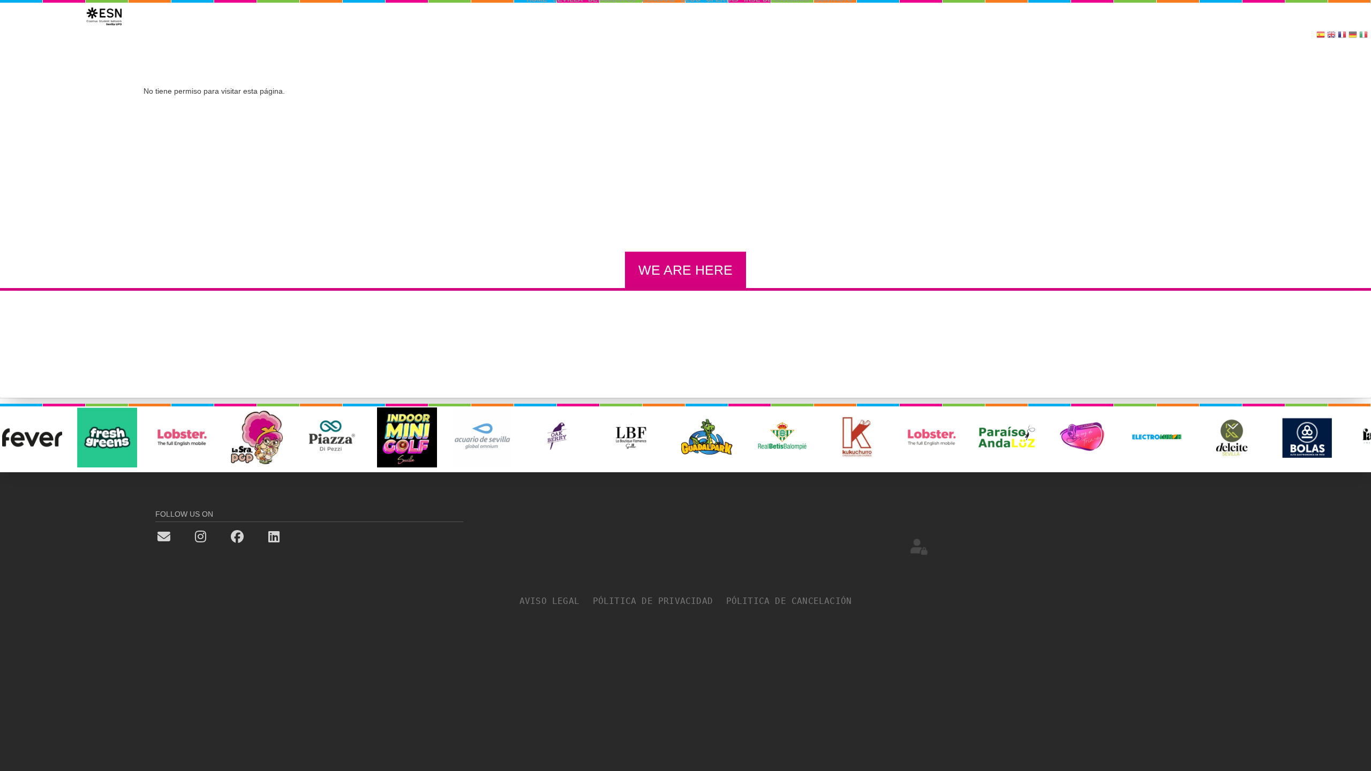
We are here (685, 269)
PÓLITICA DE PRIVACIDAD (658, 601)
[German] (1353, 36)
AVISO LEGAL (555, 601)
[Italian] (1363, 36)
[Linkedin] (291, 536)
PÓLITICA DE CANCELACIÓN (789, 601)
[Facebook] (255, 536)
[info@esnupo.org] (182, 536)
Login (919, 546)
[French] (1342, 36)
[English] (1331, 36)
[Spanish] (1320, 36)
